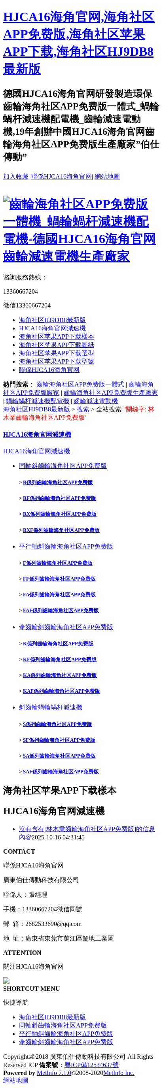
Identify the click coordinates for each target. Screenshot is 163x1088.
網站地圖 (107, 176)
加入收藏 (15, 176)
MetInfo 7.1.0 (54, 1072)
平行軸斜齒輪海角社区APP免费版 (66, 546)
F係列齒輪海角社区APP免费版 (58, 563)
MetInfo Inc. (119, 1072)
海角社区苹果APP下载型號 (56, 361)
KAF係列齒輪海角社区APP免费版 (61, 691)
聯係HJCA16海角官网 (61, 176)
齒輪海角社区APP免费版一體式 (80, 384)
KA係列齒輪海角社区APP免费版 (60, 675)
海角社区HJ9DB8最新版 (52, 320)
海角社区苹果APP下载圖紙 (56, 344)
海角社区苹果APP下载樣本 (56, 336)
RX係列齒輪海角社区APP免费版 (60, 514)
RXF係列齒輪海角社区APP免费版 (61, 530)
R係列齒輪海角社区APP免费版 (58, 482)
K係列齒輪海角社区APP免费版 (58, 644)
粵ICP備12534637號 (91, 1065)
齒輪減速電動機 (96, 401)
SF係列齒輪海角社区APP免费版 (59, 740)
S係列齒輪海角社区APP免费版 (57, 724)
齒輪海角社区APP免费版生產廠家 (111, 392)
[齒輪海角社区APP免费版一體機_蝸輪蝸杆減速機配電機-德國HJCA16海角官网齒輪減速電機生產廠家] (81, 256)
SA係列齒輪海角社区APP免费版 (59, 756)
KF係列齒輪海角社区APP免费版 (60, 659)
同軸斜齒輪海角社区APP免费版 (63, 465)
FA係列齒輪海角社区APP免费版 (59, 595)
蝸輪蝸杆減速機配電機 (37, 401)
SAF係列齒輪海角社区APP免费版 (61, 772)
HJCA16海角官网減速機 (52, 328)
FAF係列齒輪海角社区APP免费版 (61, 610)
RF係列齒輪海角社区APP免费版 (59, 498)
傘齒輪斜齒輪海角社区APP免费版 (66, 627)
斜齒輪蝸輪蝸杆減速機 (50, 707)
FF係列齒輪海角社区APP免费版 (59, 579)
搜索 (83, 409)
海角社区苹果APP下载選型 (56, 353)
